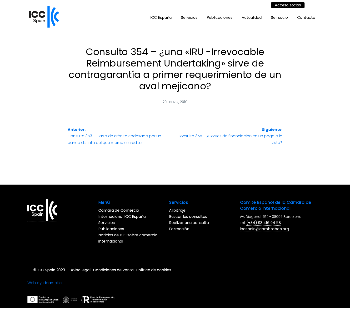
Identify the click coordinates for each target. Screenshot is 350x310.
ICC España (161, 17)
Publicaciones (219, 17)
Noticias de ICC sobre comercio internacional (196, 230)
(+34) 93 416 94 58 (178, 283)
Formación (43, 290)
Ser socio (279, 17)
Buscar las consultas (52, 278)
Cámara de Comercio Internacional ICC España (198, 211)
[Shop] (263, 5)
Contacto (306, 17)
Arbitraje (41, 272)
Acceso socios (288, 5)
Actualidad (252, 17)
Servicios (189, 17)
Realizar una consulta (53, 284)
